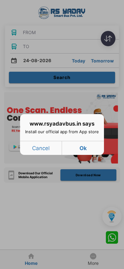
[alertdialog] (62, 134)
